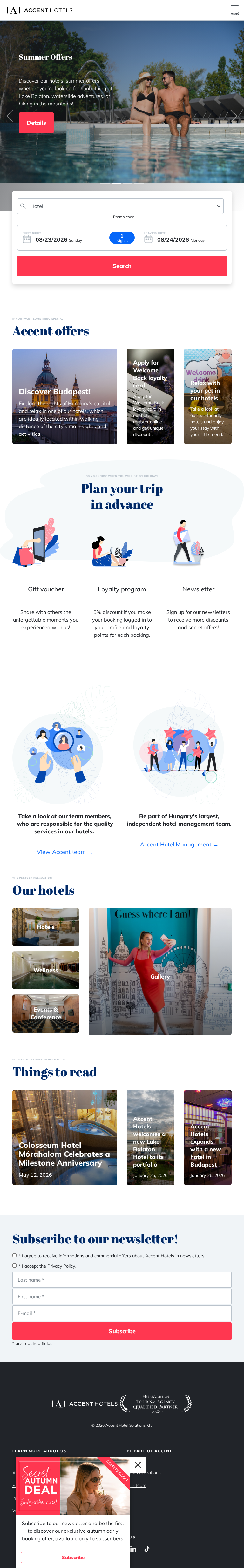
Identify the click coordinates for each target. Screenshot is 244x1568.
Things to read (54, 1071)
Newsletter (198, 589)
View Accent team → (65, 852)
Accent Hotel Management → (179, 844)
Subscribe (122, 1331)
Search (122, 266)
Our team (136, 1485)
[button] (9, 116)
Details (36, 122)
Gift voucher (46, 589)
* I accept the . (47, 1266)
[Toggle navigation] (237, 10)
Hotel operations (144, 1473)
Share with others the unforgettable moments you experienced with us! (45, 619)
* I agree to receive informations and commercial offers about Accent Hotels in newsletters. (112, 1256)
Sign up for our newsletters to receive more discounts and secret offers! (198, 619)
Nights (122, 240)
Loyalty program (122, 589)
